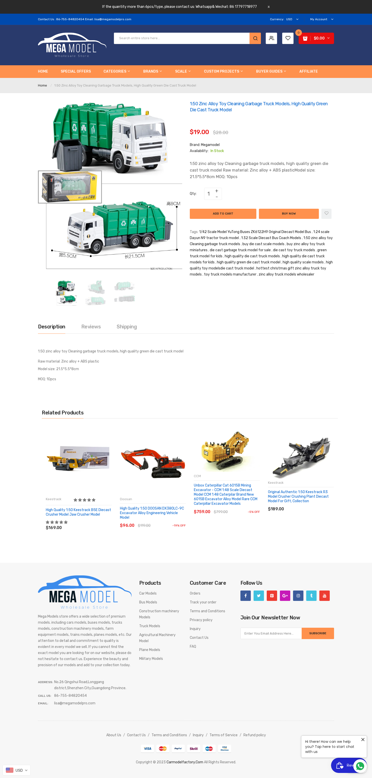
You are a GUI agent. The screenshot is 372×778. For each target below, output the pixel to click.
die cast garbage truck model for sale (240, 250)
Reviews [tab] (91, 327)
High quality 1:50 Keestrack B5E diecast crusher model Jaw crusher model (78, 512)
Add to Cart (223, 213)
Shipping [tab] (127, 327)
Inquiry (195, 629)
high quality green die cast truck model (248, 262)
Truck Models (149, 626)
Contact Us (199, 638)
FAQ (193, 646)
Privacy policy (201, 620)
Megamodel (210, 145)
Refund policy (254, 735)
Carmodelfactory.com (185, 762)
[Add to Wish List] (326, 214)
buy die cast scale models (263, 244)
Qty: (193, 194)
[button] (85, 500)
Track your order (203, 602)
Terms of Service (224, 735)
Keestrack (53, 499)
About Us (113, 735)
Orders (195, 593)
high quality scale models (303, 262)
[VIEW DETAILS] (82, 522)
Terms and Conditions (207, 611)
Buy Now (289, 213)
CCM (197, 476)
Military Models (151, 659)
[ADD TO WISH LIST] (92, 522)
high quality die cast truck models (252, 256)
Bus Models (148, 602)
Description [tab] (51, 327)
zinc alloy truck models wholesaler (286, 274)
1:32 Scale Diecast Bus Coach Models (271, 238)
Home (42, 85)
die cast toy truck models (294, 250)
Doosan (126, 499)
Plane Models (149, 650)
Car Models (148, 593)
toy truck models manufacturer (230, 274)
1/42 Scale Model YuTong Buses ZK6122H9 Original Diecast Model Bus (255, 232)
